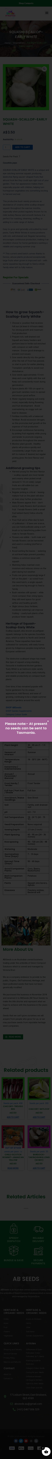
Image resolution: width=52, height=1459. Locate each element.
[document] (26, 729)
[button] (48, 721)
